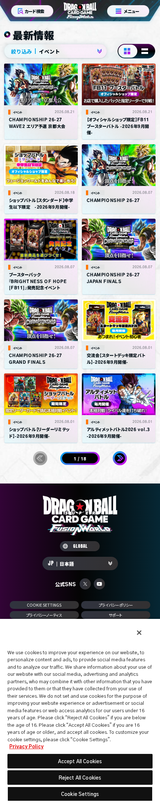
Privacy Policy (26, 746)
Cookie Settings (44, 605)
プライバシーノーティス (44, 615)
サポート (115, 615)
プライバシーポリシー (116, 605)
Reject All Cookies (80, 777)
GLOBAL (80, 546)
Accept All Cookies (80, 761)
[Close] (139, 632)
